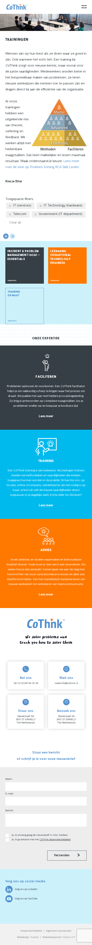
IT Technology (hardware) (63, 205)
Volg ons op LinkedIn (26, 889)
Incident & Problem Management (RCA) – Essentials (23, 255)
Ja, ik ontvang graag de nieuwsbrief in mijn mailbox (40, 835)
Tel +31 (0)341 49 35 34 (25, 683)
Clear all (15, 222)
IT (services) (22, 205)
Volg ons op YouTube (26, 899)
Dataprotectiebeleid (31, 931)
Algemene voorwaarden (59, 931)
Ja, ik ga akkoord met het (41, 840)
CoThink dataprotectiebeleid (55, 840)
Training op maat (14, 306)
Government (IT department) (60, 214)
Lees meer (46, 416)
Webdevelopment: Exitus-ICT (58, 937)
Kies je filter (13, 181)
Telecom (19, 214)
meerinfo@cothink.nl (66, 683)
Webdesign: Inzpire (27, 937)
